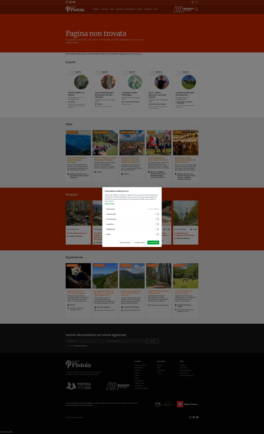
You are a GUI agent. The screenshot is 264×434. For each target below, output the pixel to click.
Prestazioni (111, 219)
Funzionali (111, 214)
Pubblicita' (111, 229)
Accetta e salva (139, 242)
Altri (108, 234)
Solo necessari (125, 242)
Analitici (110, 224)
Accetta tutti (153, 242)
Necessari (111, 209)
